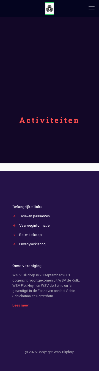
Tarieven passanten (34, 216)
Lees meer (20, 305)
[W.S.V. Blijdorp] (49, 8)
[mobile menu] (91, 8)
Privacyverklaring (32, 244)
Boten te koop (30, 235)
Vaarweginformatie (34, 225)
